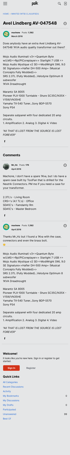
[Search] (59, 3)
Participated (9, 409)
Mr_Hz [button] (14, 165)
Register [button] (31, 368)
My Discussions (11, 400)
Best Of (7, 418)
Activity (7, 391)
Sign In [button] (11, 368)
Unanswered (35, 414)
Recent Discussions (13, 386)
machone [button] (15, 32)
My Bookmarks (35, 395)
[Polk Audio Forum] (34, 3)
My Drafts (35, 405)
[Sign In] (65, 3)
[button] (65, 24)
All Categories (10, 382)
